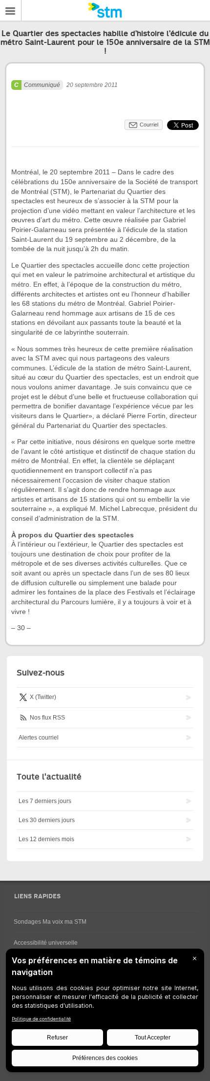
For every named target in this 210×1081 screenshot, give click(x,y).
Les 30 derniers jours (47, 820)
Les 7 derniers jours (45, 801)
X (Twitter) (42, 697)
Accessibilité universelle (46, 942)
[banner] (105, 10)
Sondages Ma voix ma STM (50, 921)
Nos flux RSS (46, 717)
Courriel (149, 124)
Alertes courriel (39, 737)
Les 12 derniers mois (46, 839)
